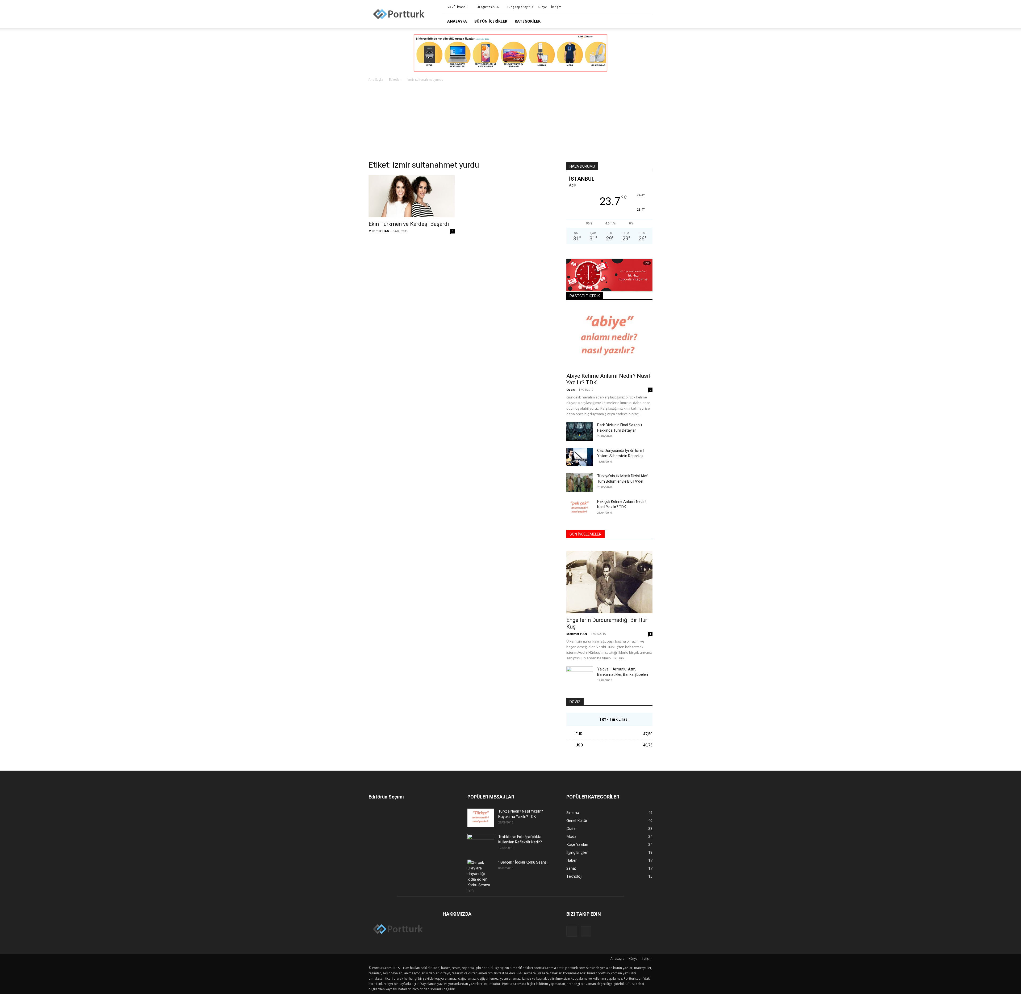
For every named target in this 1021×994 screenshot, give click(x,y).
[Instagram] (640, 7)
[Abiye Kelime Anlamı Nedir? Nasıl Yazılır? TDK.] (609, 338)
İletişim (556, 7)
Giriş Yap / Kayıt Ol (520, 7)
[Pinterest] (648, 7)
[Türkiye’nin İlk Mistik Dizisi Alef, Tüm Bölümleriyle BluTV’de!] (579, 482)
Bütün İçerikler (490, 21)
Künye (542, 7)
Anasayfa (457, 21)
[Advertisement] (510, 122)
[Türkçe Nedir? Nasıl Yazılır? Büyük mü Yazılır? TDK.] (480, 818)
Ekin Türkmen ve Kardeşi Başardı (409, 224)
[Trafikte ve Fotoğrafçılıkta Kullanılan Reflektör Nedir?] (480, 843)
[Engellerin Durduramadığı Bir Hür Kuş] (609, 582)
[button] (646, 21)
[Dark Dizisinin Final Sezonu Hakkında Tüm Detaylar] (579, 431)
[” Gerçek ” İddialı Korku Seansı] (480, 876)
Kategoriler (528, 21)
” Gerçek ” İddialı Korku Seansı (522, 862)
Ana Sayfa (376, 79)
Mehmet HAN (379, 231)
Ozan (570, 390)
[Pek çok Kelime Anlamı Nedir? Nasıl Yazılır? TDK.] (579, 508)
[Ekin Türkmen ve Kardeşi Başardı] (412, 196)
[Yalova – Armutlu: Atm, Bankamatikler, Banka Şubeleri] (579, 675)
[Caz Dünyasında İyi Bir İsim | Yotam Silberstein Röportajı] (579, 457)
